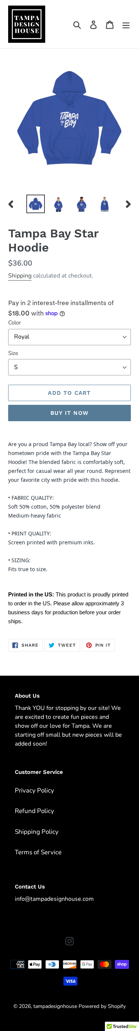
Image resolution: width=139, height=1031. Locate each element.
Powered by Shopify (102, 1006)
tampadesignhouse (55, 1006)
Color (14, 322)
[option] (35, 204)
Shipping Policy (37, 831)
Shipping (20, 276)
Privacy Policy (34, 790)
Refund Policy (34, 811)
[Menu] (126, 24)
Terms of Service (38, 852)
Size (13, 353)
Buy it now (69, 413)
